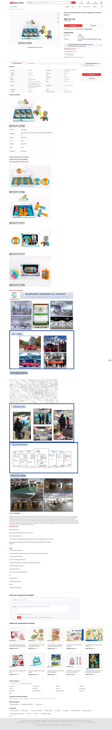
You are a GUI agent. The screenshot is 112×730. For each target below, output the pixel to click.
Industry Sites (64, 720)
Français (39, 722)
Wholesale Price (58, 720)
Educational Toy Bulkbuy (46, 713)
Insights (88, 720)
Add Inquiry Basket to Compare (35, 47)
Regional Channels (71, 720)
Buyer (73, 6)
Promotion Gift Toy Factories (36, 710)
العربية (63, 722)
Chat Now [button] (94, 25)
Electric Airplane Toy (37, 690)
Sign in (101, 3)
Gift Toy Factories (24, 710)
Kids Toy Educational (75, 710)
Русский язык (44, 722)
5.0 (86, 65)
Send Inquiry (73, 25)
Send (19, 617)
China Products (30, 720)
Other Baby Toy (82, 688)
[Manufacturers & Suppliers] (16, 2)
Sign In (65, 57)
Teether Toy (23, 9)
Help (79, 6)
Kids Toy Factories (48, 710)
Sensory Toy (81, 686)
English (25, 722)
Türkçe (81, 722)
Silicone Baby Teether (14, 704)
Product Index (78, 720)
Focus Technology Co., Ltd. (47, 724)
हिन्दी (73, 722)
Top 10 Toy (29, 713)
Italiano (49, 722)
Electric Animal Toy (60, 690)
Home (10, 9)
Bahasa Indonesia (92, 722)
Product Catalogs (27, 683)
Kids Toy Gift (57, 710)
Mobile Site (84, 720)
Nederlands (58, 722)
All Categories (14, 6)
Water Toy (58, 688)
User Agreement (63, 724)
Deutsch (53, 722)
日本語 (70, 722)
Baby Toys (18, 9)
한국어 (66, 722)
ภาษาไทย (77, 722)
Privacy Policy (75, 724)
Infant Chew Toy (39, 704)
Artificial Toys (12, 686)
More (10, 693)
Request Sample (88, 29)
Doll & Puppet (12, 690)
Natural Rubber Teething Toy (27, 704)
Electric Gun (81, 690)
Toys (14, 9)
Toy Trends (36, 713)
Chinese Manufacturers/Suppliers (40, 720)
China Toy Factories (14, 710)
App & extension (87, 6)
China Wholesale (51, 720)
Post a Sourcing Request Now (45, 617)
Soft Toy (11, 688)
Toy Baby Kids (66, 710)
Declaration (69, 724)
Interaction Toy (36, 686)
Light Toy (58, 686)
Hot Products (24, 720)
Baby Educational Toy (86, 710)
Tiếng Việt (85, 722)
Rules (102, 6)
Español (29, 722)
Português (34, 722)
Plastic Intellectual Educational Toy (17, 713)
